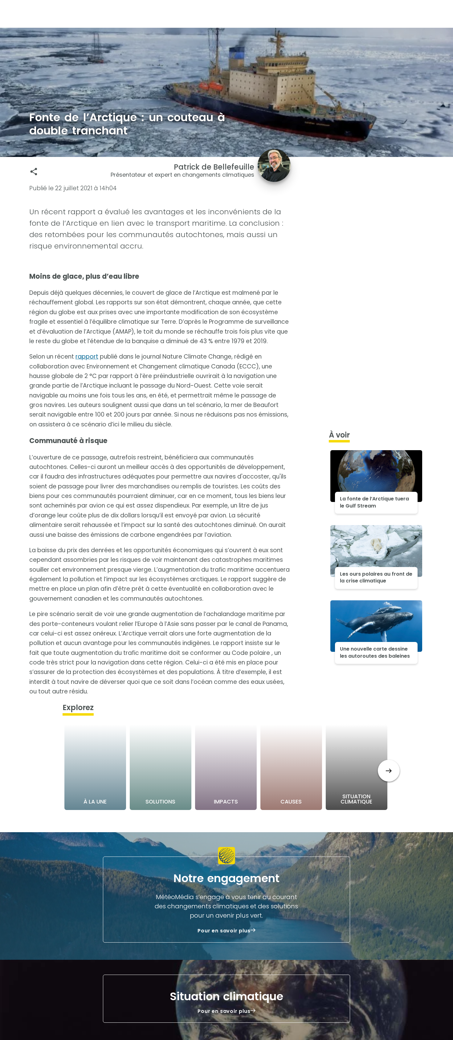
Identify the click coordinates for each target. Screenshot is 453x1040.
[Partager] (33, 171)
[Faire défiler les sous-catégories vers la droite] (389, 771)
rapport (87, 356)
